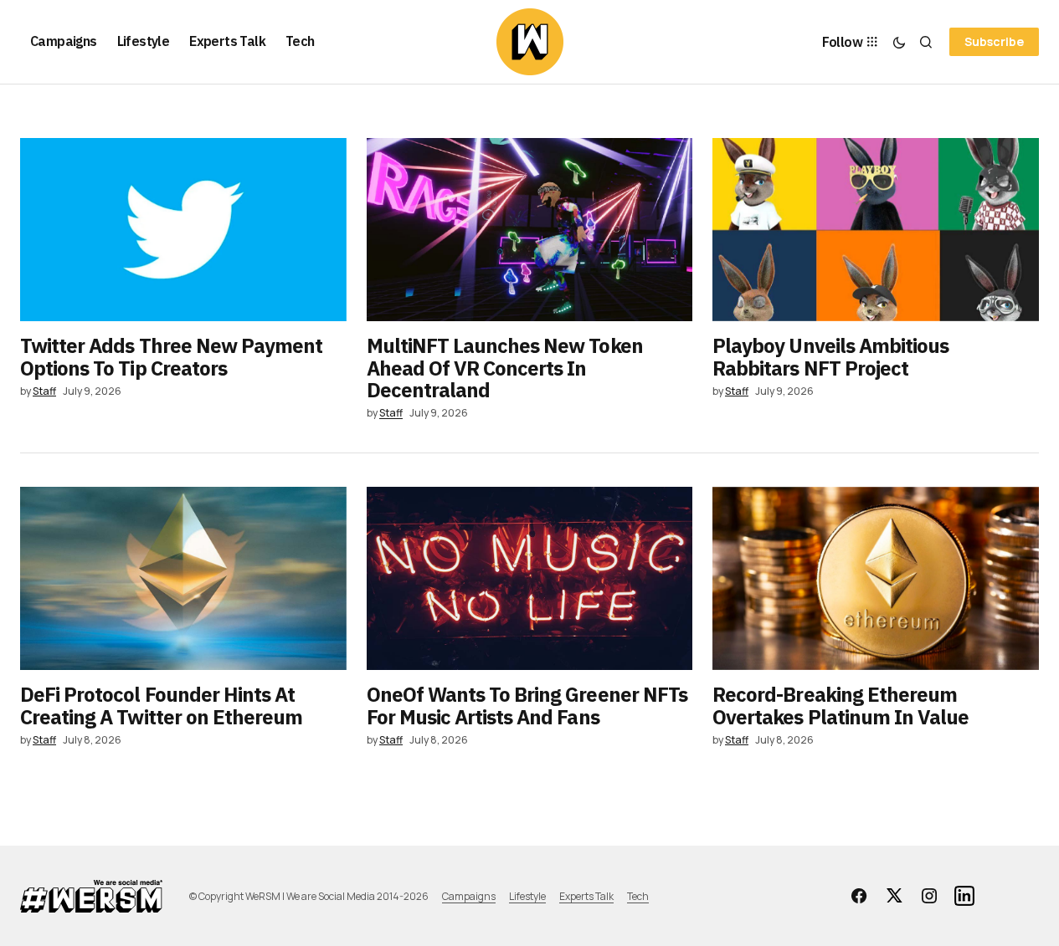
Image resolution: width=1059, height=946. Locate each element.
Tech (638, 896)
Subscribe (994, 41)
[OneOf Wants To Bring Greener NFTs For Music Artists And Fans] (530, 578)
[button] (899, 42)
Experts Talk (586, 896)
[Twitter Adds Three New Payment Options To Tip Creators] (183, 229)
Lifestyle (527, 896)
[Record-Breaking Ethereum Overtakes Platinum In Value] (875, 578)
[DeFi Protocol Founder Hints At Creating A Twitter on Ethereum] (183, 578)
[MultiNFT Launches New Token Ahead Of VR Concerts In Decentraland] (530, 229)
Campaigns (469, 896)
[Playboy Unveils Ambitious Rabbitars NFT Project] (875, 229)
